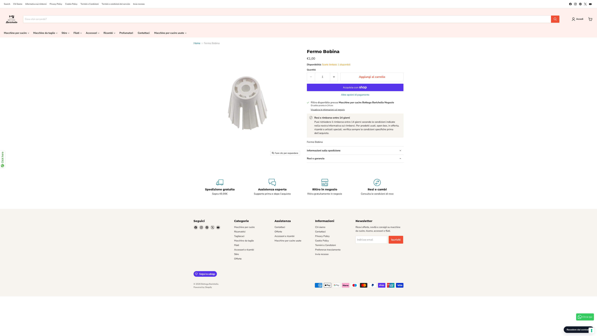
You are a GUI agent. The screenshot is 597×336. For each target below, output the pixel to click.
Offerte (238, 258)
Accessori (92, 33)
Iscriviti (396, 240)
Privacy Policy (56, 4)
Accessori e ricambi (244, 249)
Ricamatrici (239, 231)
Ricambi (108, 33)
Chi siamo (320, 227)
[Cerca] (555, 19)
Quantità (311, 70)
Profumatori (126, 33)
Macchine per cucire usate (169, 33)
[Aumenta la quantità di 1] (334, 77)
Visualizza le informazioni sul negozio (328, 110)
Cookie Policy (71, 4)
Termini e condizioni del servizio (116, 4)
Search (7, 4)
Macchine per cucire (15, 33)
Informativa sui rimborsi (35, 4)
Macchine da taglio (44, 33)
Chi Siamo (17, 4)
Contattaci (144, 33)
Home (197, 43)
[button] (578, 19)
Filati (77, 33)
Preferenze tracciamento (327, 249)
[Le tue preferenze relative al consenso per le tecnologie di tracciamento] (592, 331)
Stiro (65, 33)
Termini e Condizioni (90, 4)
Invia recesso (139, 4)
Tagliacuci (239, 236)
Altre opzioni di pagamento (355, 94)
